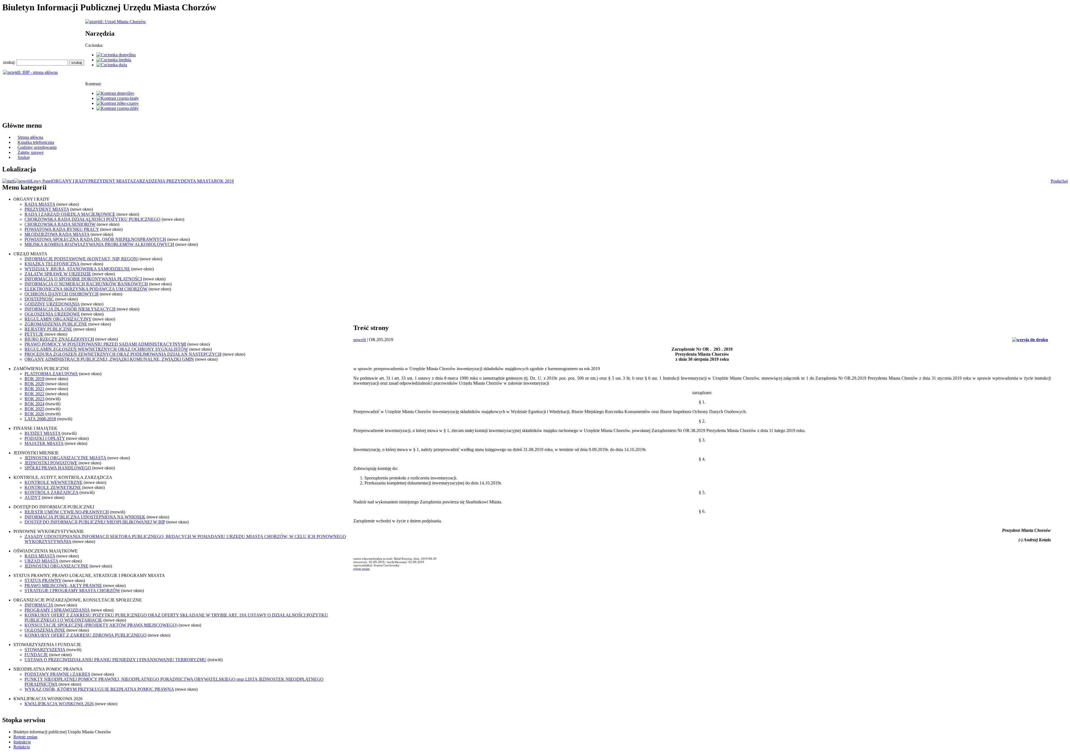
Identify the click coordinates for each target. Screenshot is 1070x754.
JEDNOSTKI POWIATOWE (51, 462)
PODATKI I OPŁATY (45, 438)
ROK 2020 (34, 383)
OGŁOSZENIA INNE (45, 630)
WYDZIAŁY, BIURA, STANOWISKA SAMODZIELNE (77, 268)
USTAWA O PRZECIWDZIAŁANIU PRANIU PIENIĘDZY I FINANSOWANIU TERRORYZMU (115, 659)
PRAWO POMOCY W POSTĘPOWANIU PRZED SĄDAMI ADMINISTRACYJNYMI (105, 344)
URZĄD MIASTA (41, 561)
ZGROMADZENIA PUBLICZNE (56, 324)
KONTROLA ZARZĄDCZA (51, 492)
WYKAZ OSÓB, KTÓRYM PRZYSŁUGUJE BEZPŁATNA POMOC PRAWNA (99, 689)
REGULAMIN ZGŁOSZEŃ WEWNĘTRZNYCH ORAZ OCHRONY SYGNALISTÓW (106, 349)
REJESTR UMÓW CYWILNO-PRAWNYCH (67, 512)
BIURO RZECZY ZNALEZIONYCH (59, 339)
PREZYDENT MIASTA (110, 181)
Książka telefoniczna (36, 142)
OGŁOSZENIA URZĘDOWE (52, 314)
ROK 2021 (34, 388)
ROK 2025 (34, 408)
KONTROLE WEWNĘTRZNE (53, 482)
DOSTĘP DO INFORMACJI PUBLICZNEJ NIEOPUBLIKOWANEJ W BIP (95, 522)
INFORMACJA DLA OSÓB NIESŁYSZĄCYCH (70, 309)
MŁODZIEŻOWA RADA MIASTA (57, 234)
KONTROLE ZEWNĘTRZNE (53, 487)
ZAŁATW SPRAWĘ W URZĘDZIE (58, 273)
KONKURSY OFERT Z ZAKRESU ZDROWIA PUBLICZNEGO (86, 635)
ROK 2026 (34, 413)
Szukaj (24, 157)
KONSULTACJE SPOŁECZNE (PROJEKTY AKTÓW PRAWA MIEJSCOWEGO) (101, 625)
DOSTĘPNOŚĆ (39, 299)
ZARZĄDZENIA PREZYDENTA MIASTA (173, 181)
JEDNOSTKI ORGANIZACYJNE (56, 566)
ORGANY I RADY (70, 181)
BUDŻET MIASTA (42, 433)
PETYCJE (34, 334)
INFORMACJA (39, 605)
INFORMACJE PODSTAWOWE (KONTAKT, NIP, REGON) (81, 258)
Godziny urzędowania (37, 147)
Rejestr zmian (25, 736)
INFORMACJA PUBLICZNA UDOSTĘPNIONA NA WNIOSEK (85, 517)
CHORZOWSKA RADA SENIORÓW (60, 224)
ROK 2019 (224, 181)
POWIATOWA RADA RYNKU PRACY (62, 229)
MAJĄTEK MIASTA (44, 443)
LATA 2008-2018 (40, 418)
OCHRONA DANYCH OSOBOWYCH (62, 294)
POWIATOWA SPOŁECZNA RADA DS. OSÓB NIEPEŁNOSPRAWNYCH (95, 239)
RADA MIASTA (40, 204)
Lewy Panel (41, 181)
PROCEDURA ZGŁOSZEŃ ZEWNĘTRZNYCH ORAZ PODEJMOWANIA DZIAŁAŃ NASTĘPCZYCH (123, 354)
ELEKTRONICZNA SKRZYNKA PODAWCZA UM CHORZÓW (86, 289)
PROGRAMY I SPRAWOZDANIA (57, 610)
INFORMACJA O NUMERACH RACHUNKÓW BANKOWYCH (86, 284)
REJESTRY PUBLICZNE (48, 329)
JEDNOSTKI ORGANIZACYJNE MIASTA (65, 457)
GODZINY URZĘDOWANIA (52, 304)
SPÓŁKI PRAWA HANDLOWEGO (58, 468)
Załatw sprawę (30, 152)
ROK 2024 (34, 403)
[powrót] (22, 181)
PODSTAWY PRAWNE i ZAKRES (57, 674)
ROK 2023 (34, 398)
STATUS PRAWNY (43, 580)
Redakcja (21, 747)
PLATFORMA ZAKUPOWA (51, 373)
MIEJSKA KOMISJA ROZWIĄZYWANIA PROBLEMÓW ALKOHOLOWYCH (99, 244)
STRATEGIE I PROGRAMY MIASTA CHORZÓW (72, 590)
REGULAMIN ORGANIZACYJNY (58, 319)
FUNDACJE (36, 654)
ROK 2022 (34, 393)
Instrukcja (22, 742)
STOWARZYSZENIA (45, 649)
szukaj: (9, 62)
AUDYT (33, 497)
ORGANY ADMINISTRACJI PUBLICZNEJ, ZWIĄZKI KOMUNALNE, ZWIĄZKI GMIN (109, 359)
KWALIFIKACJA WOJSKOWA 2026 (59, 703)
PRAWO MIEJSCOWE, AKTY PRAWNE (63, 585)
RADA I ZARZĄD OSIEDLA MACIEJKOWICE (70, 214)
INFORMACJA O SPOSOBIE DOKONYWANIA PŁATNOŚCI (83, 279)
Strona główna (30, 137)
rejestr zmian (361, 568)
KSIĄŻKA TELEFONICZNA (52, 263)
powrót (359, 339)
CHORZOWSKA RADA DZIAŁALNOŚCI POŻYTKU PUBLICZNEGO (92, 219)
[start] (8, 181)
